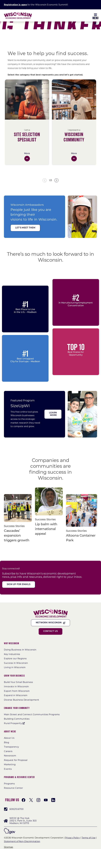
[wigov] (9, 829)
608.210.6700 (16, 809)
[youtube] (46, 800)
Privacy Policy (72, 837)
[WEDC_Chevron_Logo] (18, 13)
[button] (27, 158)
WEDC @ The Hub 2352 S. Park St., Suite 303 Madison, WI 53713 (22, 820)
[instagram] (38, 800)
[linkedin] (53, 800)
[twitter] (31, 800)
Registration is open (15, 4)
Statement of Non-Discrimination (22, 841)
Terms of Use (88, 837)
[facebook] (23, 800)
